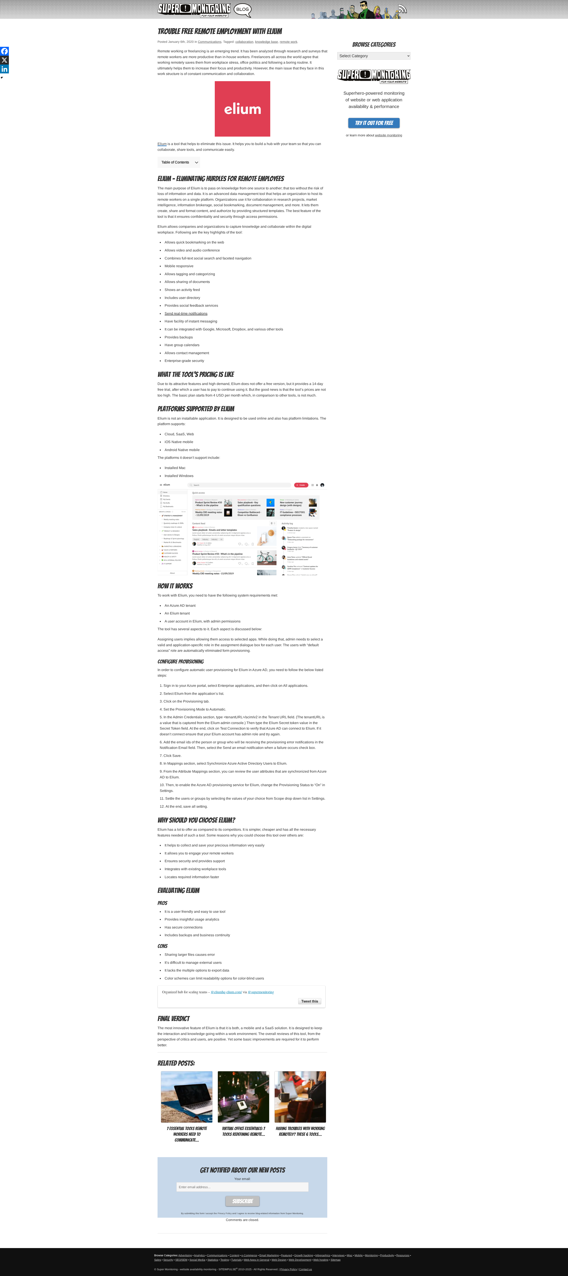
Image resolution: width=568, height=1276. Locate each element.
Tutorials (236, 1259)
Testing (224, 1259)
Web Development (300, 1259)
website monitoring (388, 135)
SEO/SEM (181, 1259)
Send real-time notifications (186, 313)
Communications (209, 41)
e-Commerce (249, 1255)
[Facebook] (4, 51)
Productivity (387, 1255)
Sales (157, 1259)
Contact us (305, 1269)
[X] (4, 60)
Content (234, 1255)
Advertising (185, 1255)
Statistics (212, 1259)
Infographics (322, 1255)
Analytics (199, 1255)
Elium (162, 144)
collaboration (244, 41)
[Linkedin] (4, 69)
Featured (286, 1255)
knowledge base (266, 41)
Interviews (338, 1255)
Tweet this (309, 1001)
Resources (402, 1255)
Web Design (279, 1259)
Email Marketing (269, 1255)
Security (168, 1259)
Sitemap (336, 1259)
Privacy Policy (225, 1213)
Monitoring (371, 1255)
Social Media (197, 1259)
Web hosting (320, 1259)
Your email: (242, 1179)
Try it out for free (374, 123)
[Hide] (2, 77)
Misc (349, 1255)
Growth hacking (303, 1255)
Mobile (359, 1255)
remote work (288, 41)
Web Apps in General (256, 1259)
